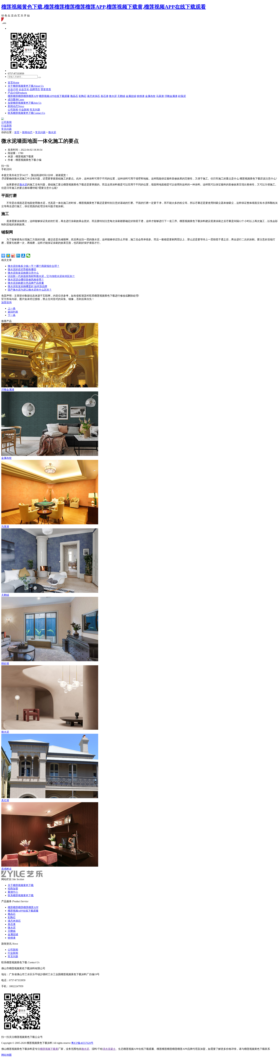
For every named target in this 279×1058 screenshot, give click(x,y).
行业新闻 (24, 109)
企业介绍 (13, 89)
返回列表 (13, 311)
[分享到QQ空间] (8, 256)
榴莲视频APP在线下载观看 (54, 96)
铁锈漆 (141, 96)
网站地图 (6, 1054)
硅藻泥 (182, 96)
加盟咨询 (6, 302)
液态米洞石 (93, 96)
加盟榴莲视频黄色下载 (24, 102)
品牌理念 (35, 89)
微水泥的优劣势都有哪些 (22, 269)
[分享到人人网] (23, 256)
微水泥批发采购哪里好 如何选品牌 (27, 286)
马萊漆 (160, 96)
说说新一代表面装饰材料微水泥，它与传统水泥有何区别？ (41, 276)
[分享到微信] (28, 256)
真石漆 (104, 96)
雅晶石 (74, 96)
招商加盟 (13, 888)
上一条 (12, 308)
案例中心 (13, 892)
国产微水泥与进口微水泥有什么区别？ (30, 289)
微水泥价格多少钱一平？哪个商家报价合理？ (33, 266)
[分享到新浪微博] (13, 256)
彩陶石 (82, 96)
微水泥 (113, 96)
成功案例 (16, 99)
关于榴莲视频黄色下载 (26, 86)
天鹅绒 (121, 96)
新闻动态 (16, 106)
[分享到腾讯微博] (18, 256)
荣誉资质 (46, 89)
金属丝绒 (131, 96)
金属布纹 (150, 96)
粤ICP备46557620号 (82, 1043)
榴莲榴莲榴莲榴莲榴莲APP (23, 96)
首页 (13, 82)
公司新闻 (13, 109)
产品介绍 (17, 92)
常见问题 (35, 109)
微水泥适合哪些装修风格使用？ (26, 279)
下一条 (12, 315)
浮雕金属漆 (171, 96)
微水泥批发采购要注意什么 (23, 272)
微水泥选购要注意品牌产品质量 (26, 283)
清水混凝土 (109, 1049)
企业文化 (24, 89)
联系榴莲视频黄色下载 (26, 113)
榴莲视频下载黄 (49, 1049)
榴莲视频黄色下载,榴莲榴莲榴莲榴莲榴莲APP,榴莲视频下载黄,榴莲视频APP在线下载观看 (103, 7)
